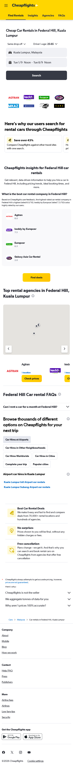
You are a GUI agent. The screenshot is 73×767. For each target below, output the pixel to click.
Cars (11, 619)
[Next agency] (64, 349)
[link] (36, 277)
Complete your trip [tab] (16, 464)
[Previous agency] (8, 349)
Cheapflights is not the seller (22, 592)
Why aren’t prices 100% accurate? (25, 605)
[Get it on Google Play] (11, 736)
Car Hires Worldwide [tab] (17, 456)
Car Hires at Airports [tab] (16, 439)
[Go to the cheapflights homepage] (25, 5)
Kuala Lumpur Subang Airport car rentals (27, 487)
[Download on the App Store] (32, 736)
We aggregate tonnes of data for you (27, 599)
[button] (6, 5)
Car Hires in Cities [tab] (45, 456)
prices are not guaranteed (16, 582)
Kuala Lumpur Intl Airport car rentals (24, 482)
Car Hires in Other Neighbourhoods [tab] (25, 447)
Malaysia (21, 619)
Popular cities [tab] (40, 464)
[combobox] (17, 44)
